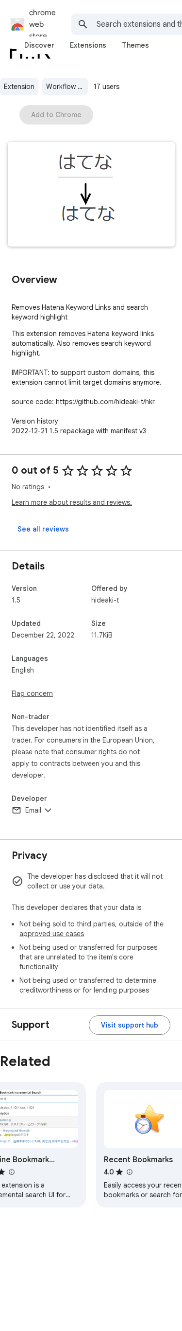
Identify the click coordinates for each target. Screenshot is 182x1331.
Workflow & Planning (67, 86)
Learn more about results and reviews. (72, 502)
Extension (19, 86)
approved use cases (51, 933)
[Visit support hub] (129, 1025)
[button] (91, 195)
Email (33, 810)
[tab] (39, 45)
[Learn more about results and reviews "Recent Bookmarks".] (129, 1172)
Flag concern (32, 693)
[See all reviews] (43, 529)
